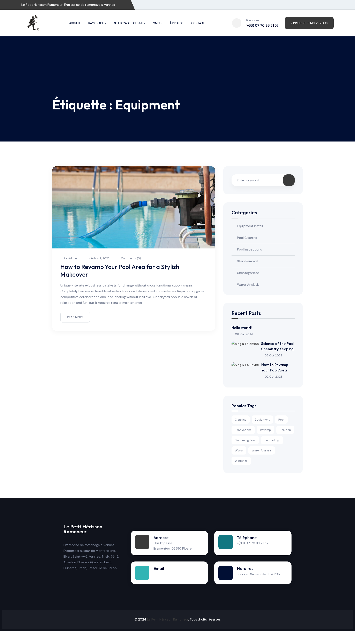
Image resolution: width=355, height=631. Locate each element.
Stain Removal (247, 261)
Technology (272, 440)
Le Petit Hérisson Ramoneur (167, 619)
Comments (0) (130, 258)
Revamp (265, 430)
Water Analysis (248, 284)
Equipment (262, 419)
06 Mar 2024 (244, 334)
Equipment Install (250, 226)
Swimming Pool (245, 440)
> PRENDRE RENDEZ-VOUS (309, 23)
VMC (156, 23)
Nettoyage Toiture (128, 23)
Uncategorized (248, 273)
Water (239, 450)
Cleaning (240, 419)
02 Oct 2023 (273, 355)
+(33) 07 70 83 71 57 (253, 543)
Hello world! (242, 327)
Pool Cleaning (247, 237)
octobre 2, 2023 (98, 258)
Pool (281, 419)
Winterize (241, 461)
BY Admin (70, 258)
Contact (198, 23)
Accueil (75, 23)
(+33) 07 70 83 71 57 (262, 25)
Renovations (243, 430)
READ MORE (75, 317)
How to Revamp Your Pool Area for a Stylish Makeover (119, 270)
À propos (176, 23)
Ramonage (96, 23)
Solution (285, 430)
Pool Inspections (249, 249)
